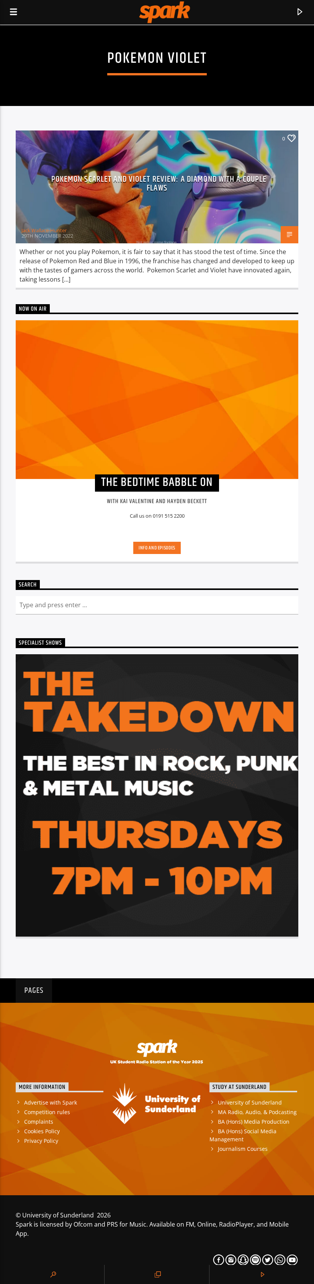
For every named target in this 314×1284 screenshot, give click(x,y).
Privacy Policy (41, 1140)
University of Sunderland (250, 1102)
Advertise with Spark (50, 1102)
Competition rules (47, 1112)
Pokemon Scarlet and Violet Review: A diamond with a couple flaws (159, 184)
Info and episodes (157, 548)
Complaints (38, 1121)
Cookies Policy (42, 1131)
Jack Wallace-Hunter (44, 230)
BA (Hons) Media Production (253, 1121)
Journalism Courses (243, 1148)
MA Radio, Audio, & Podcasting (257, 1112)
